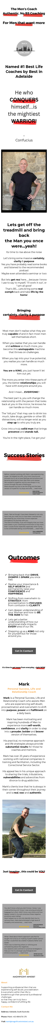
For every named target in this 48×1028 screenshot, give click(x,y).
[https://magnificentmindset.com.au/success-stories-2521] (24, 483)
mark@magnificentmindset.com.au (20, 1021)
